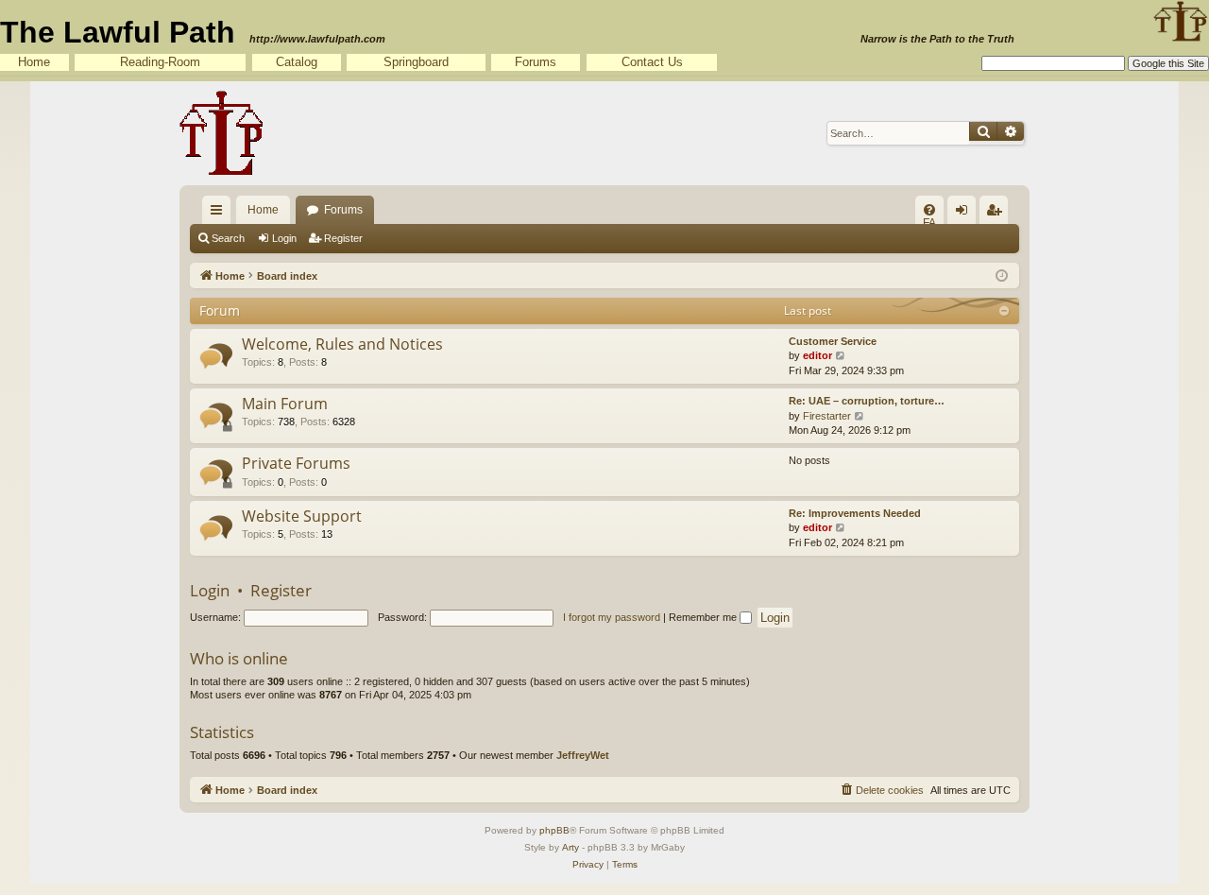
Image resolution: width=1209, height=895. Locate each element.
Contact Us (652, 62)
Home (34, 62)
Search (228, 238)
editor (817, 355)
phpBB (554, 830)
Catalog (296, 62)
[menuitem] (929, 210)
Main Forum (285, 403)
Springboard (416, 62)
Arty (570, 847)
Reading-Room (160, 62)
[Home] (221, 133)
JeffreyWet (582, 755)
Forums (535, 62)
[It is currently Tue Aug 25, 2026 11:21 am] (1002, 274)
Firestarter (827, 416)
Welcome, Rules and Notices (342, 344)
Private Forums (296, 463)
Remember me (704, 617)
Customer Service (833, 341)
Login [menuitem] (965, 213)
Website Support (302, 516)
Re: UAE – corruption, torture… (867, 400)
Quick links (220, 213)
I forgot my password (611, 617)
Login (284, 238)
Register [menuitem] (997, 213)
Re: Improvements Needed (855, 513)
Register (343, 238)
